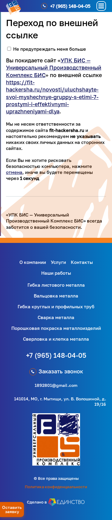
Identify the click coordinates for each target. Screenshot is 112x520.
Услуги (58, 262)
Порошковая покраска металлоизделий (56, 328)
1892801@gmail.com (56, 385)
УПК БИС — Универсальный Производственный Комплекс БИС (53, 67)
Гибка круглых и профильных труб (56, 306)
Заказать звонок (61, 371)
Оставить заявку (12, 509)
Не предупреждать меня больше (49, 49)
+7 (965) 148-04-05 (56, 355)
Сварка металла (56, 317)
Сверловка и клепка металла (56, 339)
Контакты (82, 262)
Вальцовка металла (56, 295)
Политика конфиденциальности (56, 486)
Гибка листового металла (56, 285)
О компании (32, 262)
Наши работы (56, 273)
